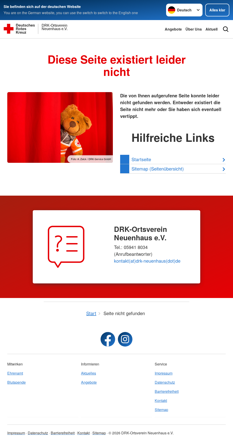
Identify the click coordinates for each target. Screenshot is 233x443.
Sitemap (161, 409)
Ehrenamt (15, 373)
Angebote (173, 29)
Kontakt (161, 400)
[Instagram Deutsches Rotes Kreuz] (125, 339)
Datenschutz (165, 382)
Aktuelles (88, 373)
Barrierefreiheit (167, 391)
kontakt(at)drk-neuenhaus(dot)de (147, 260)
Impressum (163, 373)
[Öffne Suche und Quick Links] (225, 29)
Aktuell (211, 29)
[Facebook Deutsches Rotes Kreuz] (108, 339)
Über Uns (193, 29)
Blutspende (16, 382)
